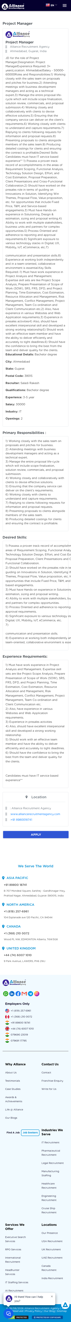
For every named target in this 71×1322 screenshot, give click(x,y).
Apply (36, 834)
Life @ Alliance (14, 1109)
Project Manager (20, 42)
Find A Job (13, 1132)
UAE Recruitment (52, 1257)
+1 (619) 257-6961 (16, 911)
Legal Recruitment (53, 1163)
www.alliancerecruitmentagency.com (35, 814)
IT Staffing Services (16, 1282)
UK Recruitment (51, 1249)
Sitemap (62, 1311)
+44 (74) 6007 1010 (18, 955)
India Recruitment (52, 1278)
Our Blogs (11, 1117)
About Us (11, 1072)
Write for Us (49, 1089)
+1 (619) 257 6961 (21, 1010)
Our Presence (50, 1233)
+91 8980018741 (21, 819)
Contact (46, 1072)
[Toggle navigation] (64, 5)
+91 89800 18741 (15, 885)
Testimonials (12, 1080)
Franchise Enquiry (52, 1080)
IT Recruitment (50, 1142)
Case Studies (13, 1089)
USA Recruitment (52, 1241)
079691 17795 (19, 1040)
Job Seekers (30, 1132)
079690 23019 (19, 1034)
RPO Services (13, 1249)
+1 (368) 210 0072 (16, 933)
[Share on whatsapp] (6, 993)
